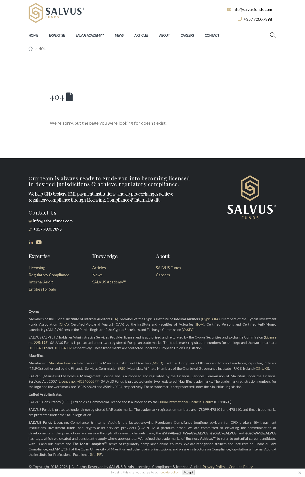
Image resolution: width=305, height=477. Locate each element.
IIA (114, 319)
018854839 (38, 348)
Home (33, 35)
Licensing (37, 267)
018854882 (63, 348)
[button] (272, 35)
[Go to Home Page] (31, 48)
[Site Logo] (56, 13)
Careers (187, 35)
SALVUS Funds (168, 267)
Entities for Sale (42, 289)
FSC (122, 368)
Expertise (57, 35)
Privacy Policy (214, 466)
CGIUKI (261, 368)
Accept (188, 472)
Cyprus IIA (210, 319)
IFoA (199, 324)
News (119, 35)
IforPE (96, 454)
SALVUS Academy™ (90, 35)
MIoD (157, 363)
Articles (141, 35)
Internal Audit (41, 281)
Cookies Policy (241, 466)
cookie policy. (170, 472)
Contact (212, 35)
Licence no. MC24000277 (79, 381)
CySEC (188, 329)
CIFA (64, 324)
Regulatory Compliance (49, 274)
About (164, 35)
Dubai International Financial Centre (185, 402)
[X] (299, 473)
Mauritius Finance (62, 363)
